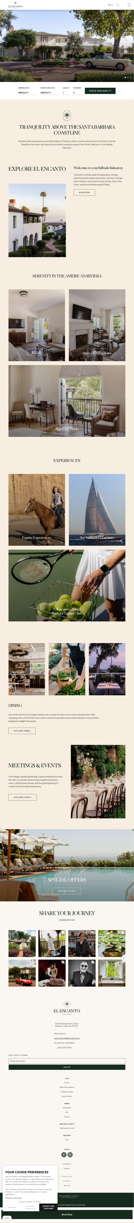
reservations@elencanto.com (67, 1038)
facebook (64, 1154)
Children (77, 88)
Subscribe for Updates (18, 1055)
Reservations (117, 5)
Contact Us (67, 1164)
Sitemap (67, 1185)
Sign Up (66, 1067)
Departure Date (48, 88)
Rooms (67, 1082)
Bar (67, 1112)
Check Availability (100, 90)
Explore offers (67, 891)
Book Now (84, 192)
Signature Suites (67, 1091)
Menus (67, 1116)
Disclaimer (67, 1181)
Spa (66, 1139)
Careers (67, 1168)
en (109, 5)
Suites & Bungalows (66, 1087)
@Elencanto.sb (67, 920)
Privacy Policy (67, 1176)
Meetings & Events (67, 1128)
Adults (66, 88)
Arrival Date (23, 88)
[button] (125, 77)
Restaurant (67, 1107)
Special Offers (67, 1096)
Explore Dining (22, 730)
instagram (70, 1154)
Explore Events (22, 797)
